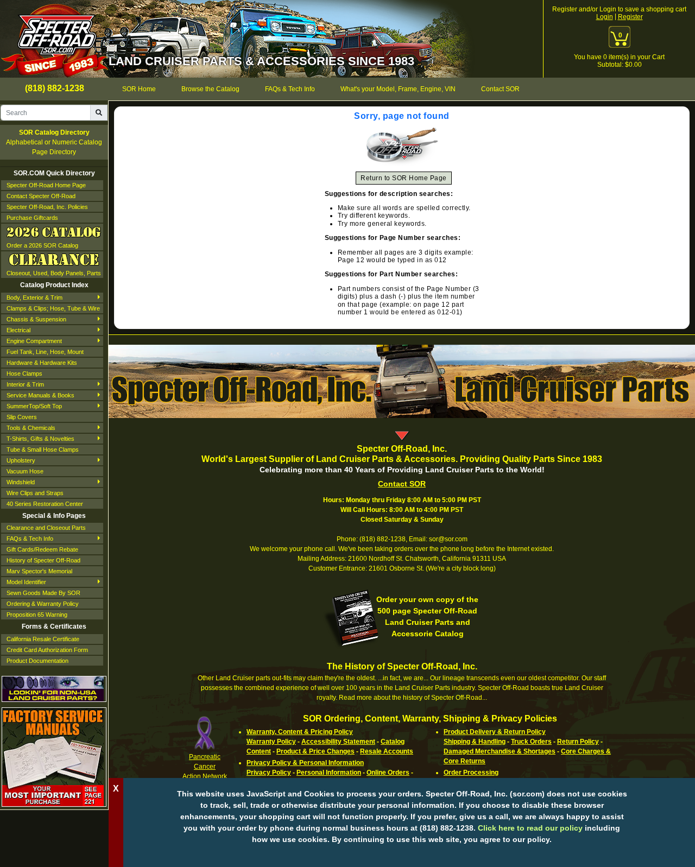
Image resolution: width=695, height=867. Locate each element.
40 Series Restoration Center (45, 504)
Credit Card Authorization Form (47, 650)
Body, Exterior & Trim (34, 297)
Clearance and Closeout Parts (46, 527)
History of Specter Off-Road (43, 560)
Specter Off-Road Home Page (46, 185)
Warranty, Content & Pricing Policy (300, 732)
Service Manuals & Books (40, 395)
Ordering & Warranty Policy (43, 603)
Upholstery (21, 460)
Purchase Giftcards (32, 217)
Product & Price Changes (315, 751)
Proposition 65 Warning (37, 614)
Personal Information (328, 772)
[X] (401, 856)
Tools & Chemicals (31, 428)
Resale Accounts (386, 751)
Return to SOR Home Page (404, 178)
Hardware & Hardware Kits (42, 362)
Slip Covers (22, 417)
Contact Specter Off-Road (41, 196)
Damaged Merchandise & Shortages (499, 751)
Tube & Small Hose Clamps (43, 449)
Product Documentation (37, 660)
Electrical (18, 330)
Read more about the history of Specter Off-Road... (413, 697)
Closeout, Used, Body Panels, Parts (54, 273)
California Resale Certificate (43, 639)
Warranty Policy (271, 741)
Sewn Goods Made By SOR (43, 593)
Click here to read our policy (530, 828)
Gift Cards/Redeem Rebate (42, 549)
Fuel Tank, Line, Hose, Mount (45, 352)
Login (604, 17)
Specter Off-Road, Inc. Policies (47, 207)
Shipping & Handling (475, 741)
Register (630, 17)
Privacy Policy (269, 772)
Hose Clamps (24, 373)
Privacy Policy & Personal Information (305, 763)
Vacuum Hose (25, 471)
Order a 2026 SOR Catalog (42, 245)
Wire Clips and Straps (35, 493)
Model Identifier (26, 582)
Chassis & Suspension (36, 319)
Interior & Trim (25, 384)
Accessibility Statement (338, 741)
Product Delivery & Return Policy (495, 732)
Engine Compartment (34, 341)
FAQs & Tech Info (30, 538)
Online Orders (388, 772)
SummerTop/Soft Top (34, 406)
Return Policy (578, 741)
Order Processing (471, 772)
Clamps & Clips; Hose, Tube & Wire (53, 308)
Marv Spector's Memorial (39, 571)
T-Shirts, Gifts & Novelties (40, 438)
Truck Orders (531, 741)
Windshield (21, 482)
